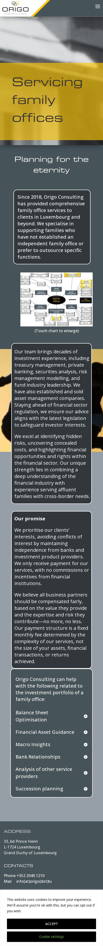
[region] (51, 918)
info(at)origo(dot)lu (34, 881)
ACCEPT (51, 923)
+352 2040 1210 (31, 875)
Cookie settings (51, 936)
